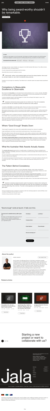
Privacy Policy (26, 386)
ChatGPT (20, 60)
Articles (34, 374)
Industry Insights (6, 17)
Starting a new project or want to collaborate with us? (34, 337)
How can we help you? (30, 232)
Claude (26, 60)
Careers (30, 386)
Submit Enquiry (30, 240)
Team (21, 2)
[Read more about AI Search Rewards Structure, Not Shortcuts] (41, 298)
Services (26, 2)
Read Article (6, 312)
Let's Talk (6, 341)
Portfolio (31, 2)
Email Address (29, 226)
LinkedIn (46, 367)
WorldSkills (12, 92)
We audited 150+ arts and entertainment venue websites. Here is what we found (8, 306)
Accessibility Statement (19, 386)
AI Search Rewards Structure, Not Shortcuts (41, 305)
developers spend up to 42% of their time (28, 134)
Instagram (46, 369)
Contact (47, 2)
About (17, 2)
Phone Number (41, 226)
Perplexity (31, 60)
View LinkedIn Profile (42, 257)
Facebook (46, 371)
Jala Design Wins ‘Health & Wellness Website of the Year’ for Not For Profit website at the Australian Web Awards (25, 306)
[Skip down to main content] (25, 21)
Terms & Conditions (11, 386)
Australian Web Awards (8, 150)
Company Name (29, 220)
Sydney (34, 356)
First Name (28, 213)
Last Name (40, 213)
